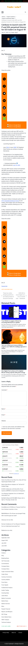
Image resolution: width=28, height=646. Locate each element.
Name (3, 409)
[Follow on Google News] (14, 125)
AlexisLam (4, 520)
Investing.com (16, 473)
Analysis (3, 553)
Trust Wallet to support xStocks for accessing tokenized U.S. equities (11, 321)
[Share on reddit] (4, 107)
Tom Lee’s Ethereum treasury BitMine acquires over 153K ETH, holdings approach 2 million (13, 346)
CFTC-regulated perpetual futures (10, 201)
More (2, 606)
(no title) (11, 520)
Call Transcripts (5, 561)
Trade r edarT (14, 7)
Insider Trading (5, 590)
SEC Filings (4, 614)
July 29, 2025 (16, 165)
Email (3, 415)
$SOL (7, 147)
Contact (20, 632)
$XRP (15, 147)
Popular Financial (5, 609)
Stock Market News (6, 617)
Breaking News (5, 558)
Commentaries (5, 563)
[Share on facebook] (4, 85)
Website (3, 420)
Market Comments (6, 598)
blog (2, 555)
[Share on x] (4, 77)
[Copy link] (4, 116)
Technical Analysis (6, 622)
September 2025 (5, 537)
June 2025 (4, 545)
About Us (14, 632)
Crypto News (4, 574)
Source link (4, 286)
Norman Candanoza (6, 524)
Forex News (4, 582)
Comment (4, 390)
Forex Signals (4, 585)
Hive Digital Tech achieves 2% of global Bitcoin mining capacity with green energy (13, 371)
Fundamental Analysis (6, 587)
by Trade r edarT (13, 32)
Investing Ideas (5, 593)
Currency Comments (6, 577)
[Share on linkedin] (4, 100)
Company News (5, 566)
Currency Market (5, 579)
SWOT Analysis (5, 619)
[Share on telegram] (4, 92)
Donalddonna (4, 507)
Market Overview (5, 603)
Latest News (4, 595)
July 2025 (3, 543)
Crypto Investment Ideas (6, 289)
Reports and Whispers (6, 611)
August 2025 (4, 540)
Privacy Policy (6, 632)
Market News (4, 601)
